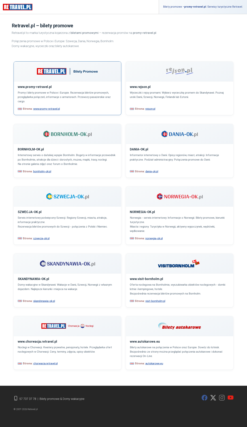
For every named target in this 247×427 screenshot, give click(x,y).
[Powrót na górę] (239, 418)
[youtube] (230, 397)
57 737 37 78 (27, 399)
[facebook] (204, 397)
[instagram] (222, 397)
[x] (213, 397)
